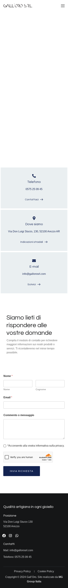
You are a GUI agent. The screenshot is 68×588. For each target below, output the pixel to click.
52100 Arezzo (11, 526)
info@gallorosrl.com (34, 273)
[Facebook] (4, 535)
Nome (6, 389)
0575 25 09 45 (34, 189)
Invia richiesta (21, 471)
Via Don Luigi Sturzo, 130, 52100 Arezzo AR (34, 231)
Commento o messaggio (18, 415)
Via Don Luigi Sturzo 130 (18, 521)
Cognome (41, 389)
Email (7, 397)
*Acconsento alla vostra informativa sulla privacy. (35, 445)
